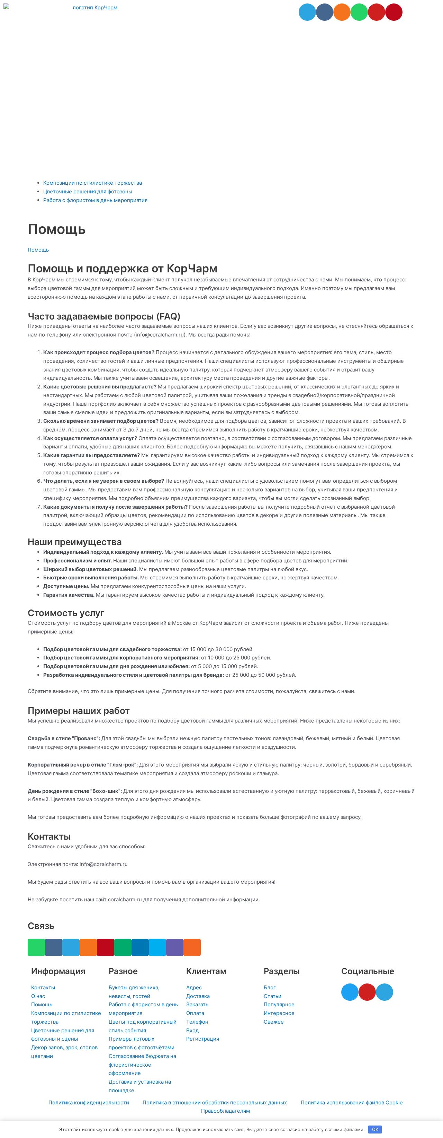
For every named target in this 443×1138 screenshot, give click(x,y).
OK (375, 1129)
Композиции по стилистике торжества (92, 183)
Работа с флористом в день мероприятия (95, 200)
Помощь (38, 249)
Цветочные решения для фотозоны (87, 191)
